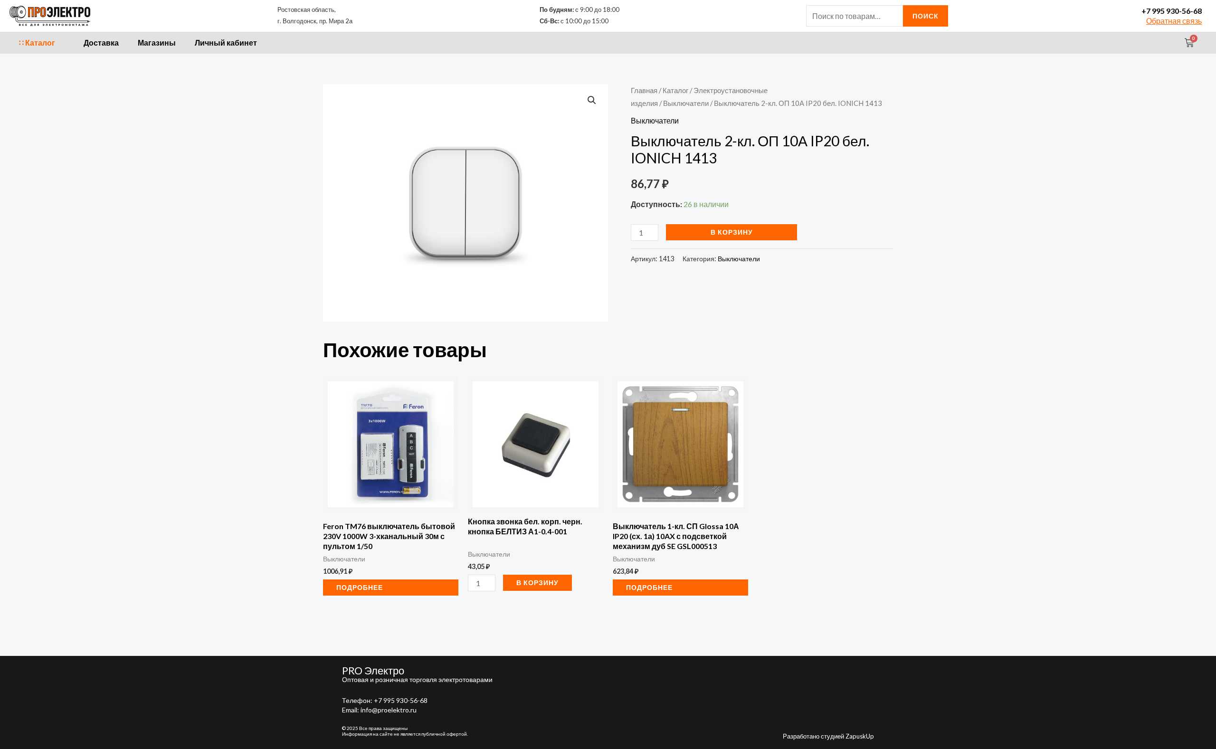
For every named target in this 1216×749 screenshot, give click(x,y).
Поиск (925, 16)
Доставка (101, 42)
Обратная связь (1174, 20)
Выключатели (686, 103)
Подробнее (359, 587)
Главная (644, 90)
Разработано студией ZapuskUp (828, 736)
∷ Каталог (37, 42)
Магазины (157, 42)
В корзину (732, 232)
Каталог (675, 90)
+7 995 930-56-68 (1171, 10)
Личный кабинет (226, 42)
